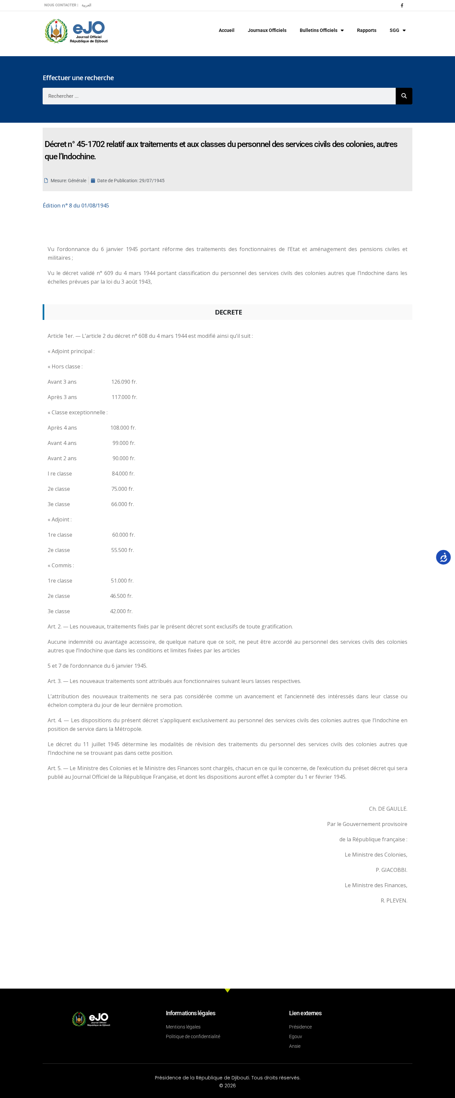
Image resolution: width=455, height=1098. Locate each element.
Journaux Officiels (267, 30)
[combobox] (219, 96)
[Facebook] (402, 5)
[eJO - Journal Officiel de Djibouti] (76, 30)
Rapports (366, 30)
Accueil (226, 30)
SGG (394, 30)
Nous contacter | (61, 5)
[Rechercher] (404, 96)
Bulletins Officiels (318, 30)
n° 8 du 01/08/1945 (76, 205)
